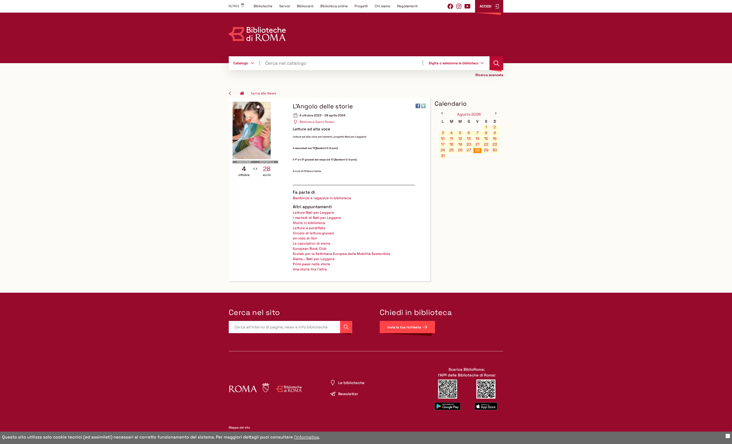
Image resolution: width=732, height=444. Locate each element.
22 (486, 144)
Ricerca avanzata (489, 75)
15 (486, 138)
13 (469, 138)
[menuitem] (263, 6)
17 (443, 144)
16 (495, 138)
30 (494, 150)
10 (443, 138)
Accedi (485, 6)
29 (486, 150)
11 (451, 138)
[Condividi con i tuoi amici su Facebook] (418, 106)
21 (477, 144)
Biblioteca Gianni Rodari (316, 122)
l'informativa (306, 437)
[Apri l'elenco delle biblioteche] (482, 62)
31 (443, 155)
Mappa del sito (239, 427)
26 (460, 150)
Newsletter (348, 393)
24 (443, 150)
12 (460, 138)
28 (477, 150)
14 (477, 138)
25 (451, 150)
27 (469, 150)
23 (494, 144)
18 (451, 144)
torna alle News (263, 93)
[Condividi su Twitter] (423, 106)
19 (460, 144)
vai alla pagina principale (243, 93)
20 (468, 144)
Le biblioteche (351, 382)
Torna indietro (232, 93)
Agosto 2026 (469, 114)
